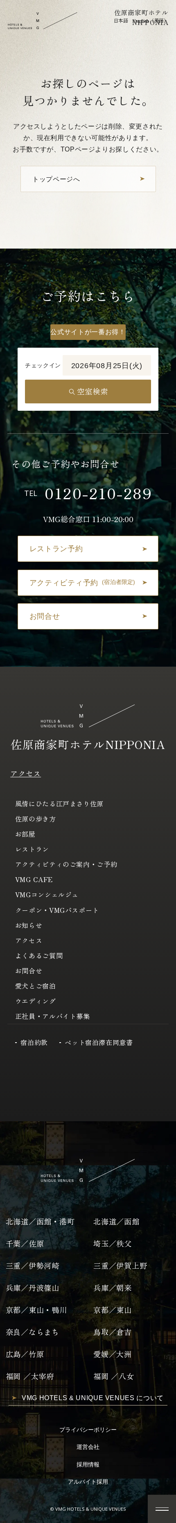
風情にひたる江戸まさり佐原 (59, 803)
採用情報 (88, 1465)
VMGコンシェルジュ (47, 894)
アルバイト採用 (88, 1482)
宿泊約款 (34, 1042)
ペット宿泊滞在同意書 (99, 1042)
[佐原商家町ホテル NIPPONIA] (42, 20)
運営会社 (88, 1447)
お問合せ (29, 970)
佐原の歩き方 (35, 819)
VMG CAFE (34, 879)
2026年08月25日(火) (106, 365)
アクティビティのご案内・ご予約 (66, 864)
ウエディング (35, 1001)
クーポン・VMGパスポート (57, 910)
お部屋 (25, 834)
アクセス (25, 773)
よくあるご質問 (39, 955)
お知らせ (29, 925)
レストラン (32, 849)
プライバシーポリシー (88, 1430)
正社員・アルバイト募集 (52, 1016)
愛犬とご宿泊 (35, 986)
